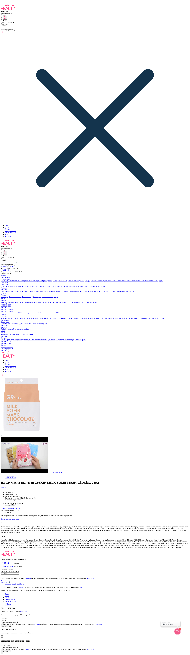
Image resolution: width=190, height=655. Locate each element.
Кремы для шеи (79, 281)
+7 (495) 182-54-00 (7, 266)
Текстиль (78, 340)
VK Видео (20, 584)
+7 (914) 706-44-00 (7, 270)
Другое (160, 281)
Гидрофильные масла (8, 286)
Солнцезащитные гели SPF (30, 313)
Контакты (8, 236)
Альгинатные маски (123, 281)
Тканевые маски (96, 281)
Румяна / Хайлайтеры (68, 318)
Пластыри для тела (19, 329)
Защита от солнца (7, 309)
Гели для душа (5, 291)
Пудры (41, 318)
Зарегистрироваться (12, 519)
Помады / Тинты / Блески (142, 318)
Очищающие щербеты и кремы (26, 286)
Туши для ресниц (113, 318)
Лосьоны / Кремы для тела (30, 291)
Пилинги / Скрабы (61, 286)
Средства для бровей (126, 318)
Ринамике (23, 611)
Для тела (4, 288)
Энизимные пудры (93, 286)
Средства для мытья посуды (65, 340)
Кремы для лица (58, 281)
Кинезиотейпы (14, 323)
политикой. (90, 578)
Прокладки (4, 297)
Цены (7, 227)
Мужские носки (17, 334)
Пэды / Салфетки (74, 286)
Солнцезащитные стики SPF (49, 313)
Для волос (32, 323)
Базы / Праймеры (6, 318)
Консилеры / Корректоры (52, 318)
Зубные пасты (26, 297)
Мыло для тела (16, 291)
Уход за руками (88, 291)
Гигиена (3, 293)
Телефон (4, 620)
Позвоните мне (6, 651)
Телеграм (8, 584)
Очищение (4, 282)
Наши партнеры (10, 232)
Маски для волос (32, 302)
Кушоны (35, 318)
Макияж (3, 315)
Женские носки (6, 334)
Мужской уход (6, 304)
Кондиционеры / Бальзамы (17, 302)
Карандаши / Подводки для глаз (87, 318)
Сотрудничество (10, 231)
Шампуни (4, 302)
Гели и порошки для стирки (10, 340)
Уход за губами (156, 318)
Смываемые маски (151, 281)
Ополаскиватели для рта (50, 297)
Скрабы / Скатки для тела (63, 291)
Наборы (87, 281)
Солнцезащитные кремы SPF (10, 313)
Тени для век (102, 318)
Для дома (4, 336)
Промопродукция (7, 347)
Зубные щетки (36, 297)
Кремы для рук (77, 291)
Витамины (9, 329)
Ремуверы (83, 286)
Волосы (3, 298)
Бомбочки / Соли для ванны (113, 291)
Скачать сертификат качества (10, 508)
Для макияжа (23, 323)
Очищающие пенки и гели (46, 286)
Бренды (7, 229)
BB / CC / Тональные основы (22, 318)
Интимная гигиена (15, 297)
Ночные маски (140, 281)
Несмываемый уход (73, 302)
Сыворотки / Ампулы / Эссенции (23, 281)
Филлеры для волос (44, 302)
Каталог (3, 275)
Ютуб (14, 584)
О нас (7, 225)
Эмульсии (38, 281)
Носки (3, 331)
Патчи (132, 281)
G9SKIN (4, 487)
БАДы (3, 329)
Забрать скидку (6, 626)
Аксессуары (5, 320)
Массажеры (5, 323)
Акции (7, 234)
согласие (28, 578)
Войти (3, 519)
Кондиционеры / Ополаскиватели (31, 340)
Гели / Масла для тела (46, 291)
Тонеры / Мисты (6, 281)
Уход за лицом (5, 277)
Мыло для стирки (49, 340)
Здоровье (4, 325)
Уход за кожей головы (59, 302)
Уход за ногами (98, 291)
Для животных (6, 341)
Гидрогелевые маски (109, 281)
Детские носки (28, 334)
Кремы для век (47, 281)
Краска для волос (86, 302)
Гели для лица (69, 281)
